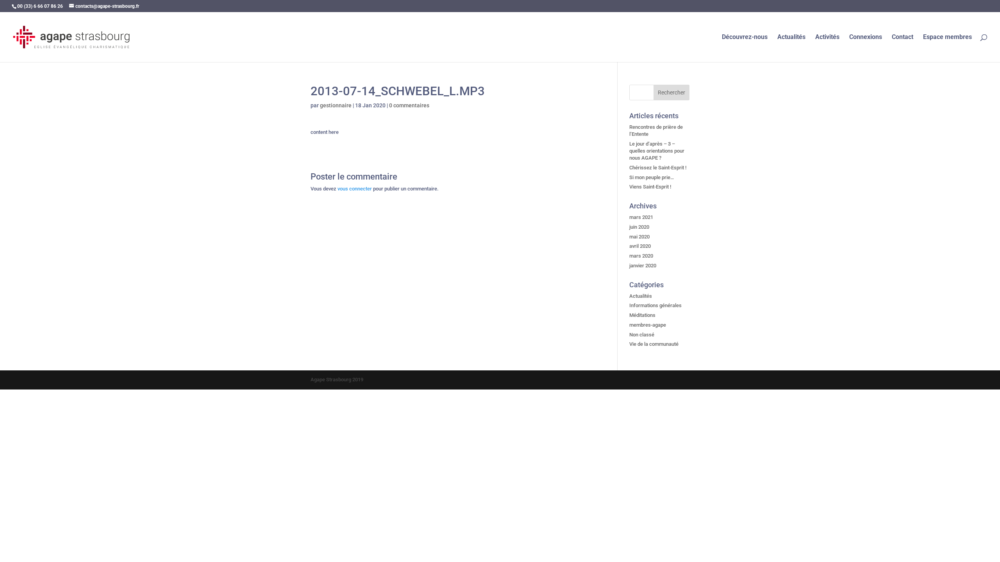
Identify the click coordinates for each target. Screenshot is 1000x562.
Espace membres (947, 37)
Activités (827, 37)
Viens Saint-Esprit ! (650, 187)
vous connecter (355, 189)
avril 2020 (640, 246)
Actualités (791, 37)
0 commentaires (409, 105)
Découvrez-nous (745, 37)
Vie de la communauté (654, 344)
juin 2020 (639, 227)
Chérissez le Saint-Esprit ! (657, 168)
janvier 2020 (642, 266)
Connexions (865, 37)
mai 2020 (639, 237)
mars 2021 (641, 217)
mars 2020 (641, 256)
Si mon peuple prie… (651, 177)
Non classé (641, 335)
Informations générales (655, 305)
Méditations (642, 315)
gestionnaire (336, 105)
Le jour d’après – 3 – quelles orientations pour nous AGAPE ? (656, 151)
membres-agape (647, 325)
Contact (902, 37)
